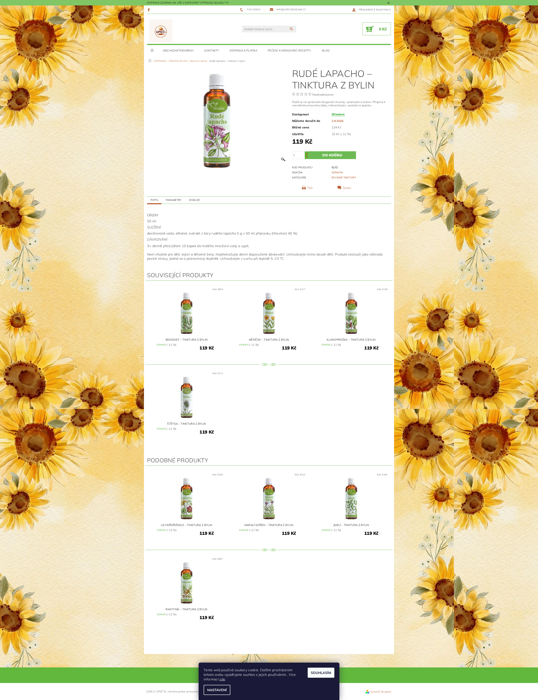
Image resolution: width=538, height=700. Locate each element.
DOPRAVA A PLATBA (243, 50)
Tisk (310, 188)
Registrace (383, 9)
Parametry (174, 200)
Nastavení (217, 690)
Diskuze (194, 200)
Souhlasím (321, 673)
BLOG (326, 50)
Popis (154, 200)
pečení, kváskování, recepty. (289, 50)
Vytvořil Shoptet (380, 691)
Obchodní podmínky (178, 50)
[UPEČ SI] (161, 31)
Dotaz (347, 188)
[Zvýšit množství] (307, 153)
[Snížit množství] (307, 157)
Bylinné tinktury (344, 177)
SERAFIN (337, 172)
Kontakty (211, 50)
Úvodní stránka (152, 50)
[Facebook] (149, 10)
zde (222, 679)
